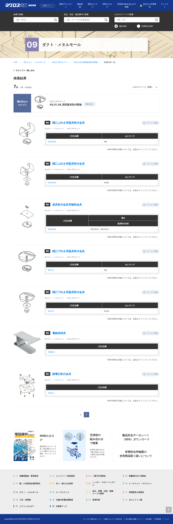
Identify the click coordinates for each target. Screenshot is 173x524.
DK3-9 (51, 311)
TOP (15, 62)
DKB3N (51, 352)
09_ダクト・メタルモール (35, 62)
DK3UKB (52, 229)
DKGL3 (51, 393)
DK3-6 (51, 270)
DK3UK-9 (52, 182)
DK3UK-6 (52, 141)
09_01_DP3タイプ (59, 62)
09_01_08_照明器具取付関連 (86, 62)
